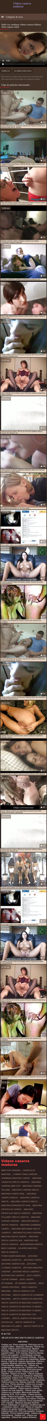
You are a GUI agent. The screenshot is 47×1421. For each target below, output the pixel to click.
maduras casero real (13, 1194)
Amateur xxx (6, 71)
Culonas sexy (30, 1378)
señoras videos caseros (26, 1272)
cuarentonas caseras (25, 1174)
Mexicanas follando (31, 1392)
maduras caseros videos (24, 1202)
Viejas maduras (37, 1380)
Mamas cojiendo (27, 1382)
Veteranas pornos (21, 1380)
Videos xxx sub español (12, 1390)
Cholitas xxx (31, 1367)
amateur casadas (10, 1170)
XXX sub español (26, 1411)
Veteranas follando (10, 1357)
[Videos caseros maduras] (43, 1417)
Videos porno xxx (9, 1411)
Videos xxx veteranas (23, 1376)
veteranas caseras (25, 1283)
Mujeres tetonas (36, 1353)
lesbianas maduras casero (15, 1178)
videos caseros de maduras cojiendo (21, 1311)
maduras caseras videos (25, 1190)
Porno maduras (20, 1345)
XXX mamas (22, 1353)
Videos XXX (17, 1378)
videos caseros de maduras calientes (21, 1303)
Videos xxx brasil (18, 1374)
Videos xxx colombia (10, 1392)
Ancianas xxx (18, 1367)
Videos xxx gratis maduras (13, 1409)
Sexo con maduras (34, 1396)
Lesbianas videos (10, 1407)
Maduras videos (34, 1363)
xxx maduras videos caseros (22, 71)
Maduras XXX (7, 1394)
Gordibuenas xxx (37, 1405)
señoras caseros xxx (13, 1264)
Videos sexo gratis (34, 1390)
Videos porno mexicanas (19, 1349)
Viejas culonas (14, 1372)
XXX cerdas (21, 1394)
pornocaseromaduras (13, 1256)
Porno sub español (10, 1355)
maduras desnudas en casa (15, 1205)
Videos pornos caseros (28, 1388)
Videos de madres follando (24, 1417)
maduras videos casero (14, 1237)
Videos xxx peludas (17, 1369)
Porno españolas (35, 1401)
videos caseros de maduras (28, 1299)
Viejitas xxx (6, 1345)
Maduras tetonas (9, 1399)
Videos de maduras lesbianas (24, 1351)
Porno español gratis (20, 1413)
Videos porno (33, 1409)
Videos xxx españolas (28, 1359)
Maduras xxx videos (27, 1399)
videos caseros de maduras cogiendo (21, 1307)
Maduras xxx (21, 1365)
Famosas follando (28, 1357)
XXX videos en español (31, 1407)
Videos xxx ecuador (34, 1384)
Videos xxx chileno (23, 1386)
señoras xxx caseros (13, 1275)
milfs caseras (8, 1248)
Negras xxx (20, 1415)
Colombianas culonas (30, 1355)
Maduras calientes (24, 1347)
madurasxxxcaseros (31, 1244)
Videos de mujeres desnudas (21, 1361)
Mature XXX (7, 1386)
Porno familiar (7, 1365)
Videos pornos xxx (9, 1382)
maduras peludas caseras (27, 1233)
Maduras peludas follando (27, 1403)
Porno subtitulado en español (14, 1405)
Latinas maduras (18, 1401)
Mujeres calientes (18, 1363)
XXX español (7, 1403)
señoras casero (33, 1260)
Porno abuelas (17, 1384)
